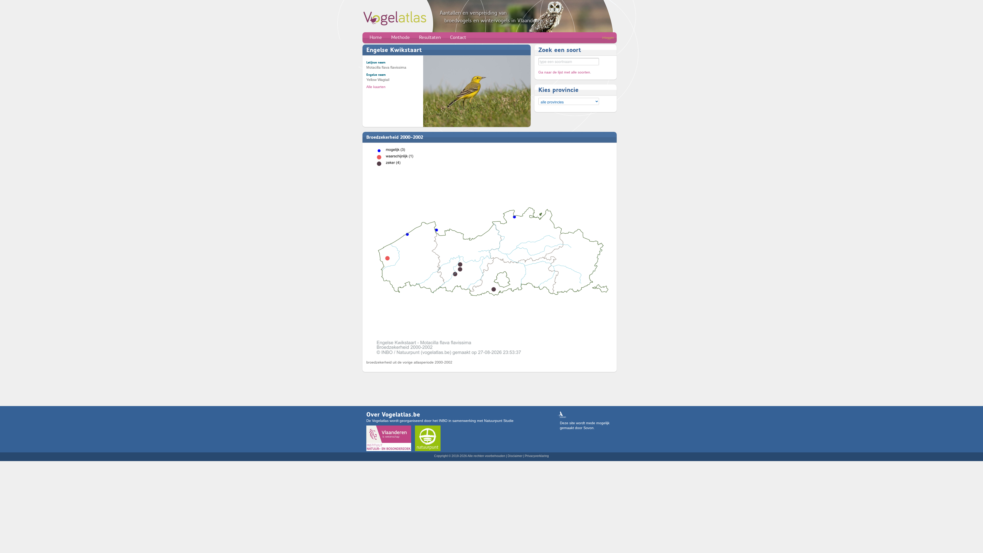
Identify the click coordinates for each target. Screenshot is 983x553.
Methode (400, 37)
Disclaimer (515, 456)
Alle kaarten (376, 87)
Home (376, 37)
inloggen (608, 38)
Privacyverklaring (537, 456)
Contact (458, 37)
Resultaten (430, 37)
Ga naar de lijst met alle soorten (564, 72)
